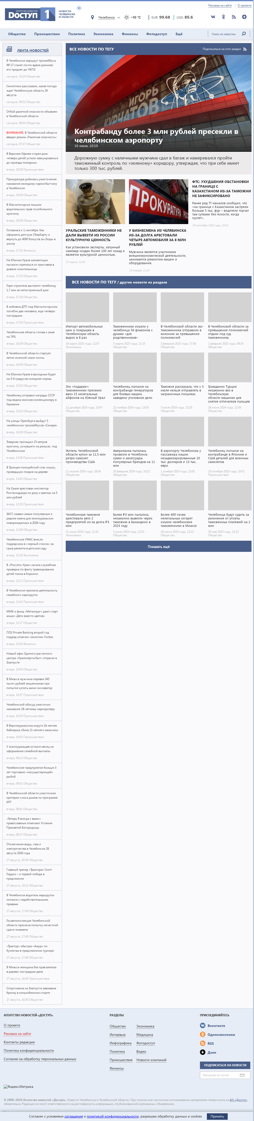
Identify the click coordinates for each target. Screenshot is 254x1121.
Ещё (179, 33)
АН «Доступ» (238, 1100)
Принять (217, 1116)
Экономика (103, 33)
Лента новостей (33, 50)
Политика (76, 33)
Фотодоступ (156, 33)
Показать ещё (159, 546)
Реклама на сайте (220, 5)
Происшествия (47, 33)
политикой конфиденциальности (113, 1116)
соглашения (73, 1116)
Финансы (130, 33)
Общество (17, 33)
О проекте (245, 5)
